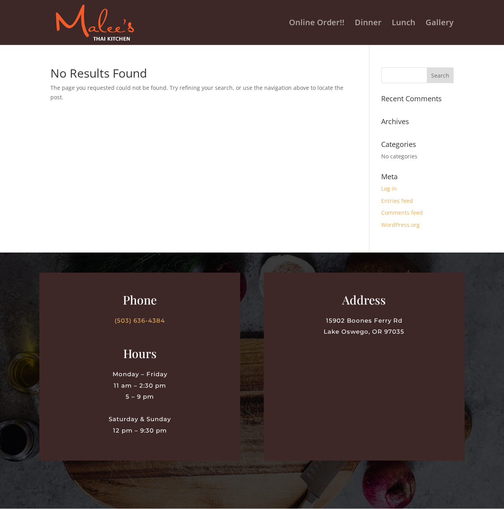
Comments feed (402, 212)
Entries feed (397, 200)
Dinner (368, 24)
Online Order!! (317, 24)
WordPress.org (400, 224)
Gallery (440, 24)
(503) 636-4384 (140, 320)
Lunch (403, 24)
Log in (389, 188)
